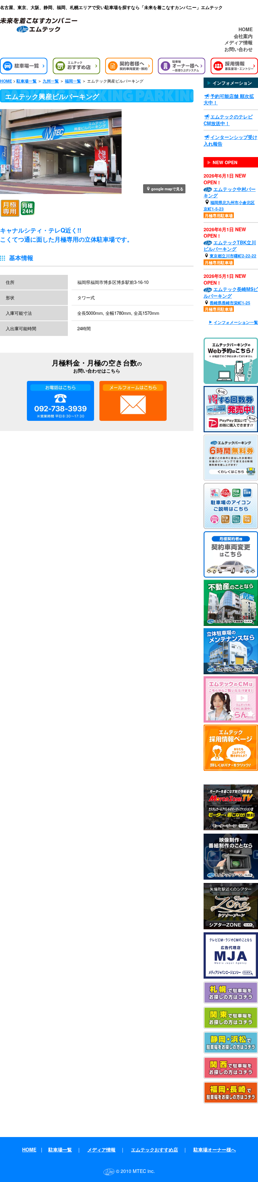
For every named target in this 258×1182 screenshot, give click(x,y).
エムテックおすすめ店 (154, 1149)
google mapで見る (167, 188)
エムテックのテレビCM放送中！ (228, 120)
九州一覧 (51, 81)
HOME (246, 29)
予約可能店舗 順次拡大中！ (229, 99)
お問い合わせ (238, 49)
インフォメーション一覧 (236, 322)
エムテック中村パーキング (230, 192)
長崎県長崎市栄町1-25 (230, 303)
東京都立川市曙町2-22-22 (233, 256)
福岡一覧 (73, 81)
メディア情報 (238, 42)
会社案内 (243, 36)
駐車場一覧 (26, 81)
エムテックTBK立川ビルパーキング (230, 245)
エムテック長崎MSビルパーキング (231, 292)
